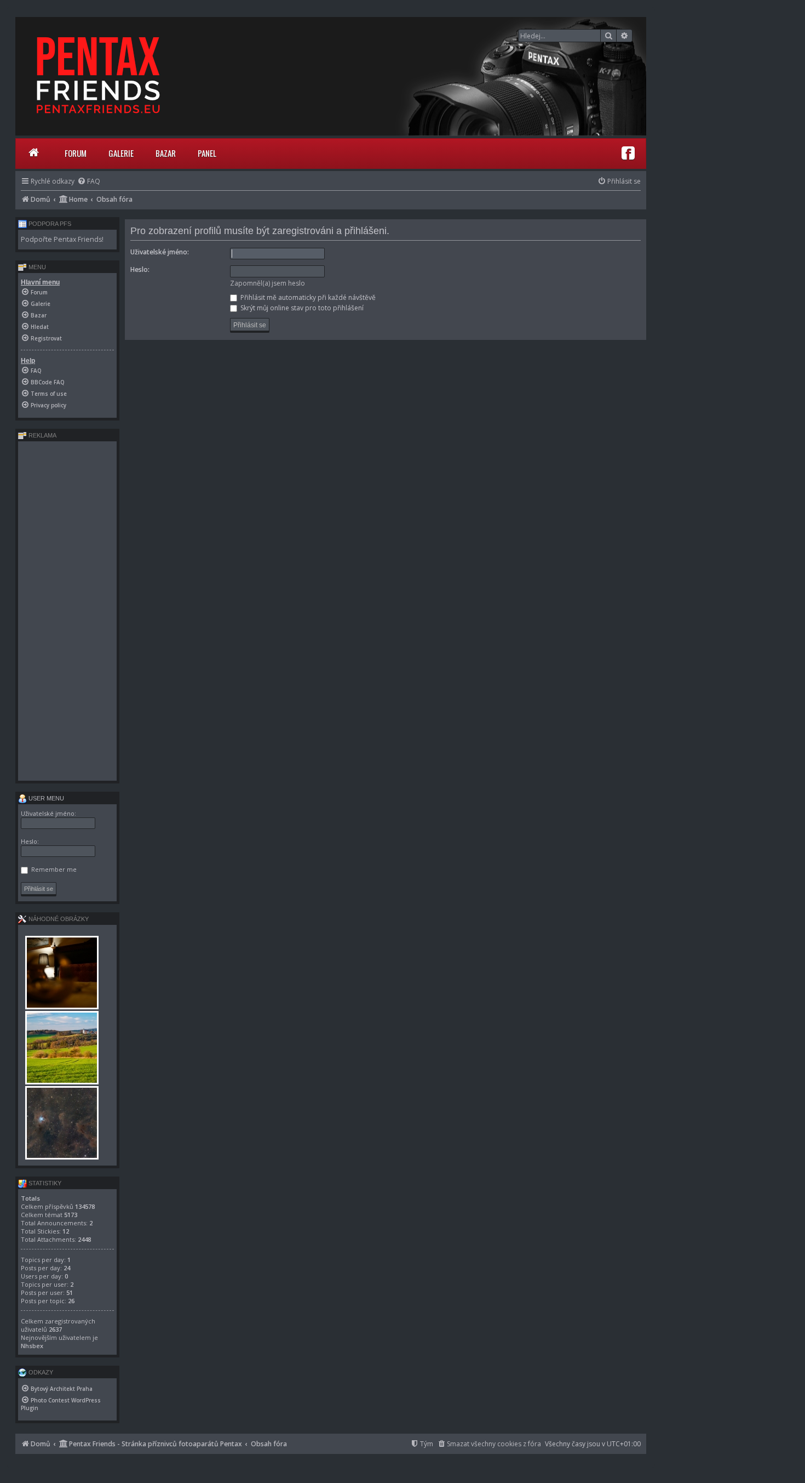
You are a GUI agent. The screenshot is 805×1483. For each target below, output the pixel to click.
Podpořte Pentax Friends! (62, 239)
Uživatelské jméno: (159, 252)
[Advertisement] (67, 610)
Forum (76, 153)
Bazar (166, 153)
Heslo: (140, 269)
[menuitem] (88, 181)
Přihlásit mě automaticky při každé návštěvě (307, 297)
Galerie (121, 153)
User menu (45, 798)
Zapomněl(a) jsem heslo (267, 283)
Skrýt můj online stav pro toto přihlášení (301, 307)
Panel (207, 153)
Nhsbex (32, 1346)
